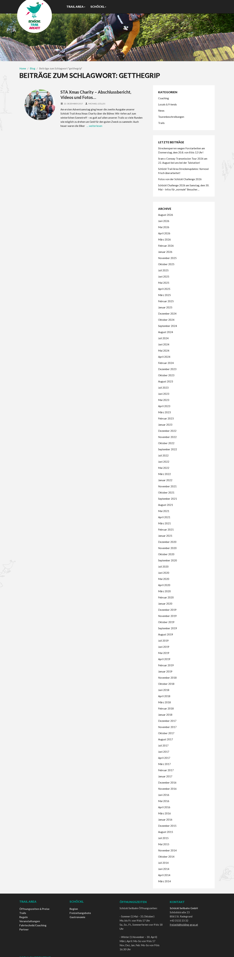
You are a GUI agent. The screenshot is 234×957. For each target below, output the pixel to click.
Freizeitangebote (80, 912)
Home (22, 68)
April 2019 (164, 659)
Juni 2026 (163, 220)
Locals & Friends (167, 104)
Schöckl (97, 6)
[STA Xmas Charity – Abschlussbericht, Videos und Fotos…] (39, 104)
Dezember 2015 (167, 825)
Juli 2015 (163, 838)
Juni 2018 (163, 689)
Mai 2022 (163, 467)
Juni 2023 (163, 393)
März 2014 (164, 881)
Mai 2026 (163, 227)
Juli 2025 (163, 270)
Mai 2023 (163, 399)
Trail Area (75, 6)
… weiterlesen (94, 125)
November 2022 (167, 436)
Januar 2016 (165, 819)
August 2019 (165, 634)
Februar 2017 (166, 770)
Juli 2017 (163, 745)
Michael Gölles (96, 103)
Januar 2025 (165, 307)
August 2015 (165, 831)
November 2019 (167, 615)
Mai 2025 (163, 282)
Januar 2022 (165, 480)
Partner (24, 929)
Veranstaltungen (29, 921)
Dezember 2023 (167, 369)
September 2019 (167, 628)
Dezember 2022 (167, 430)
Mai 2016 (163, 801)
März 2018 (164, 702)
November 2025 (167, 258)
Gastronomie (77, 917)
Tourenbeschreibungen (171, 116)
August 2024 (165, 332)
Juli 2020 (163, 566)
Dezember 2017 (167, 720)
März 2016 (164, 813)
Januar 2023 (165, 424)
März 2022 (164, 474)
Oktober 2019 (166, 622)
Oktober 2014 (166, 856)
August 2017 (165, 739)
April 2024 (164, 356)
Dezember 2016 (167, 782)
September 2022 (167, 449)
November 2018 (167, 677)
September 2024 (167, 325)
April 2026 (164, 233)
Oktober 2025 (166, 264)
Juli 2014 (163, 862)
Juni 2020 (163, 572)
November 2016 (167, 788)
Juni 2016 (163, 794)
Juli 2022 (163, 455)
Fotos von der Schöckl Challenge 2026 (180, 179)
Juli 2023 (163, 387)
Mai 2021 (163, 511)
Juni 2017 (163, 751)
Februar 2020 (166, 597)
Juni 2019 (163, 646)
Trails (161, 122)
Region (74, 908)
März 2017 (164, 764)
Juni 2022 (163, 461)
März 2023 (164, 412)
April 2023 (164, 406)
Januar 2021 (165, 535)
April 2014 (164, 875)
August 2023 (165, 381)
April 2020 (164, 585)
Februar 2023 (166, 418)
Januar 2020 (165, 603)
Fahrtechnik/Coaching (32, 925)
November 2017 (167, 727)
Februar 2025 (166, 301)
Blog (32, 68)
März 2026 (164, 239)
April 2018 (164, 696)
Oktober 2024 (166, 319)
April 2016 (164, 807)
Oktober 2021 (166, 492)
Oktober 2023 (166, 375)
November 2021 (167, 486)
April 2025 (164, 288)
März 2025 (164, 295)
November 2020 (167, 548)
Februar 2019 (166, 665)
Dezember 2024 (167, 313)
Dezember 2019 (167, 609)
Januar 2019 (165, 671)
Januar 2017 (165, 776)
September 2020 (167, 560)
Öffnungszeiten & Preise (34, 908)
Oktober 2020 (166, 554)
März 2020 (164, 591)
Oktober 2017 (166, 733)
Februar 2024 (166, 362)
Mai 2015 (163, 844)
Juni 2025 (163, 276)
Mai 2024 (163, 350)
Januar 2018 (165, 714)
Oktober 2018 (166, 683)
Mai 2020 (163, 578)
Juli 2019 (163, 640)
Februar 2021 (166, 529)
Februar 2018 (166, 708)
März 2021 (164, 523)
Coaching (163, 98)
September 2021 (167, 498)
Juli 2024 (163, 338)
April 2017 (164, 757)
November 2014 (167, 850)
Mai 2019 (163, 652)
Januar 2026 (165, 251)
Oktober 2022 (166, 443)
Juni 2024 (163, 344)
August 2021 (165, 504)
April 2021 (164, 517)
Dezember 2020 (167, 541)
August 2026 (165, 214)
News (161, 110)
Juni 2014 (163, 868)
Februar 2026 (166, 245)
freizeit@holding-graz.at (184, 924)
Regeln (23, 917)
